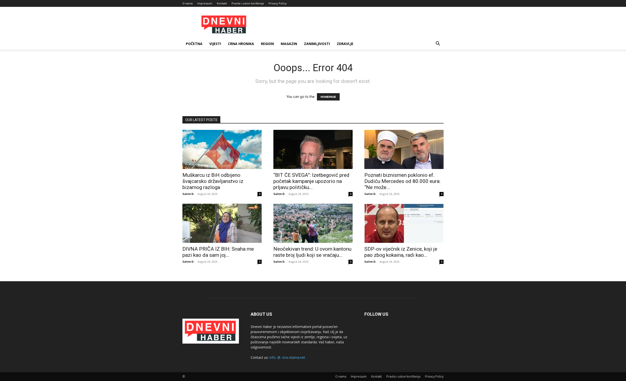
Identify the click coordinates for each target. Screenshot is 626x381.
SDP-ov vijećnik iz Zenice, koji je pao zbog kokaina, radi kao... (400, 252)
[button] (438, 44)
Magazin (289, 43)
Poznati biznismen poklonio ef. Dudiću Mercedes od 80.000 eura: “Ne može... (402, 181)
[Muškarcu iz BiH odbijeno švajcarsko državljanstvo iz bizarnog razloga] (222, 149)
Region (267, 43)
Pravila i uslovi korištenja (248, 3)
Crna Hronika (241, 43)
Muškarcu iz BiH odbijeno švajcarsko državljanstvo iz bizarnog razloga (212, 181)
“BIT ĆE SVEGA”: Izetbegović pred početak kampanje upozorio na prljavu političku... (311, 181)
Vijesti (215, 43)
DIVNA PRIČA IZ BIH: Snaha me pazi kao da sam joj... (218, 252)
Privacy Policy (277, 3)
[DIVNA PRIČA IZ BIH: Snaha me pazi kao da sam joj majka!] (222, 223)
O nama (187, 3)
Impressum (204, 3)
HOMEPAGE (328, 97)
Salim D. (188, 194)
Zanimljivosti (317, 43)
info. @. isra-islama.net (287, 357)
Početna (194, 43)
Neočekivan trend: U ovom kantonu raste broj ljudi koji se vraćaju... (312, 252)
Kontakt (222, 3)
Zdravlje (345, 43)
